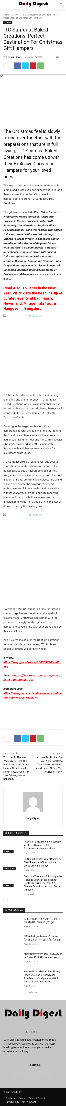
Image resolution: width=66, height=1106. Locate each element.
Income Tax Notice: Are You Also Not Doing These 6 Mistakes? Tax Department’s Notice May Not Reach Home (49, 764)
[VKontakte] (49, 1075)
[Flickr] (33, 1075)
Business (16, 14)
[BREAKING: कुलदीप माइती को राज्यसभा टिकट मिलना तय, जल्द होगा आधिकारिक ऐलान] (12, 941)
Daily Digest (16, 57)
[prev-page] (5, 900)
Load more (32, 992)
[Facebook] (17, 65)
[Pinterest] (33, 65)
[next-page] (11, 900)
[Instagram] (41, 1075)
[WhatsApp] (40, 65)
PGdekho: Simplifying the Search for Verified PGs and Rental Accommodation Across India (43, 845)
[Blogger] (16, 1075)
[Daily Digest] (5, 57)
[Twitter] (25, 65)
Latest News (9, 868)
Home (6, 14)
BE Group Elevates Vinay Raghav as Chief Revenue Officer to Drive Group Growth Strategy (42, 862)
